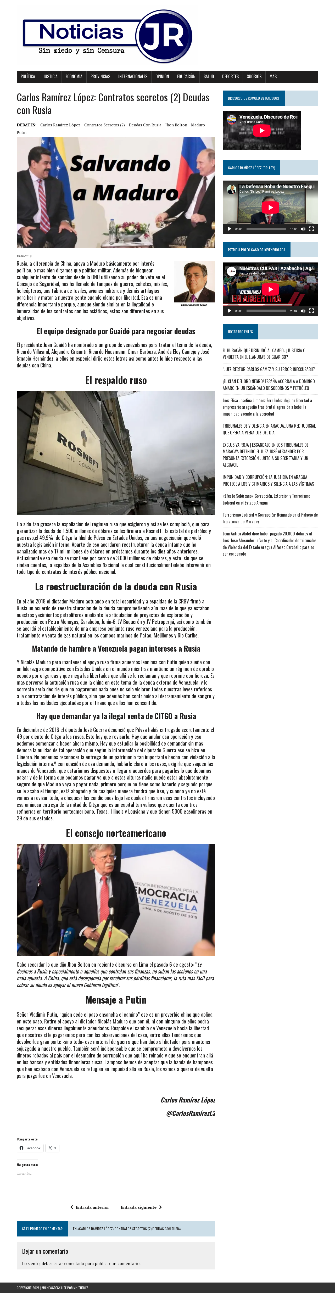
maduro (198, 124)
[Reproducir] (229, 229)
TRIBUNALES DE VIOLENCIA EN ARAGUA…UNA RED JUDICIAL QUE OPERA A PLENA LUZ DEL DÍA (269, 429)
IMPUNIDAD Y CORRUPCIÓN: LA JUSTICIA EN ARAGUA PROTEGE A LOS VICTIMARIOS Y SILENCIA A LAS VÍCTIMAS (268, 480)
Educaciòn (186, 76)
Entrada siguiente (139, 1207)
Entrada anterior (92, 1207)
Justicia (50, 76)
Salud (209, 76)
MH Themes (81, 1287)
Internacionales (132, 76)
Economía (74, 76)
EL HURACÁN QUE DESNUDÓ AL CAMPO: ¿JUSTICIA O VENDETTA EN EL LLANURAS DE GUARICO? (264, 353)
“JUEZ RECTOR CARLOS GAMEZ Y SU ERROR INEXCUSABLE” (269, 369)
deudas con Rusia (145, 124)
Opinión (162, 76)
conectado (74, 1263)
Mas (273, 76)
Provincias (100, 76)
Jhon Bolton (176, 124)
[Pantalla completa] (311, 229)
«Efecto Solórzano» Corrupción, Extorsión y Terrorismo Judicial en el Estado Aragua (266, 499)
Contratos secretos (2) (104, 124)
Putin (21, 132)
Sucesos (254, 76)
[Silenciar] (303, 229)
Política (28, 76)
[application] (270, 207)
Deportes (230, 76)
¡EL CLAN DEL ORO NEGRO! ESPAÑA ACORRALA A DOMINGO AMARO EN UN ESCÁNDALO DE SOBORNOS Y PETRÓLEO (269, 384)
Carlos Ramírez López (60, 124)
